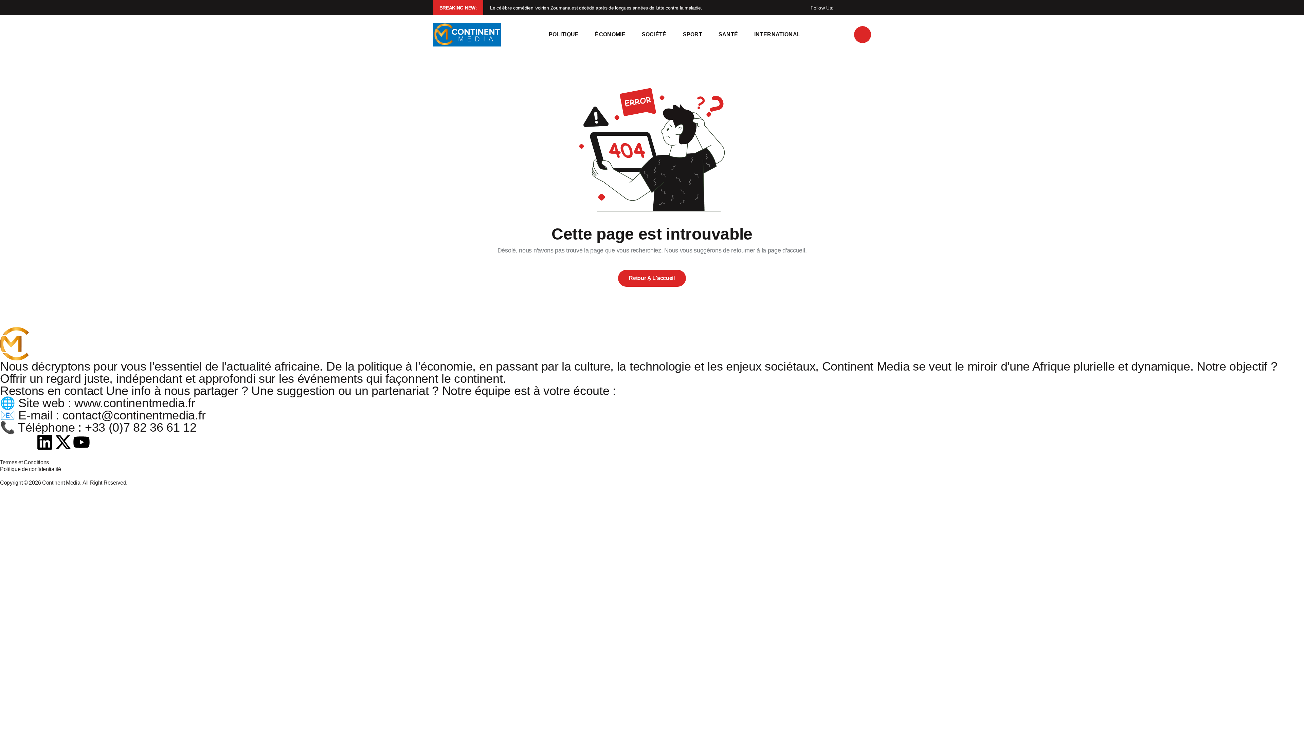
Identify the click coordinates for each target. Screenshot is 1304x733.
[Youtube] (81, 442)
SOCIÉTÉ (654, 34)
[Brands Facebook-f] (8, 442)
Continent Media (62, 483)
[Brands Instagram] (26, 442)
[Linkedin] (44, 442)
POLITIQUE (564, 34)
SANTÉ (728, 34)
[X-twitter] (63, 442)
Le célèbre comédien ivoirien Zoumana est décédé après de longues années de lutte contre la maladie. (596, 7)
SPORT (693, 34)
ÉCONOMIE (610, 34)
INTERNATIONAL (777, 34)
